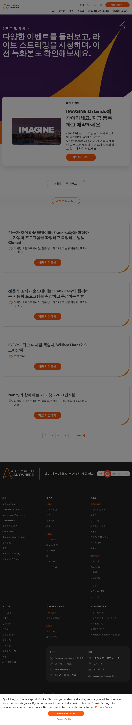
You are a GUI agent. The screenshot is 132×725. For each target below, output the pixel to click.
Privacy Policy (103, 707)
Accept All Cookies (66, 713)
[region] (66, 709)
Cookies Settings (65, 719)
